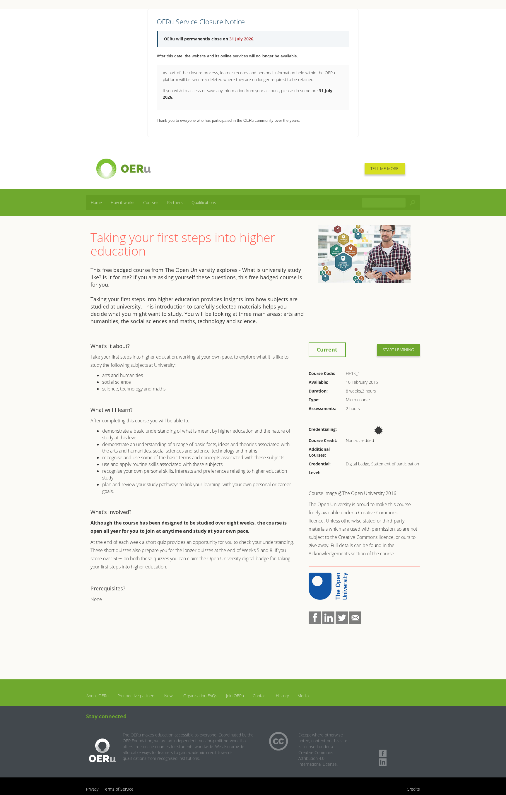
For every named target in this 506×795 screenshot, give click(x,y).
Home (96, 202)
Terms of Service (118, 789)
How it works (122, 202)
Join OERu (235, 695)
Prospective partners (136, 695)
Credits (413, 789)
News (169, 695)
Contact (260, 695)
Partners (175, 202)
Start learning (398, 349)
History (282, 695)
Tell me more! (384, 168)
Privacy (92, 789)
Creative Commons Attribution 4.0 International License (317, 758)
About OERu (97, 695)
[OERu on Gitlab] (383, 744)
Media (303, 695)
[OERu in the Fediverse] (383, 736)
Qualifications (204, 202)
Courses (150, 202)
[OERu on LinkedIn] (383, 762)
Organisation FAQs (200, 695)
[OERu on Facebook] (383, 753)
